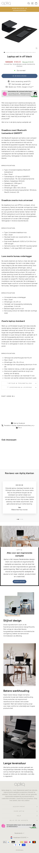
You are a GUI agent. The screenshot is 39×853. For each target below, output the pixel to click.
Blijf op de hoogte (19, 820)
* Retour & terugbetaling (19, 383)
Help (19, 815)
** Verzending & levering (19, 387)
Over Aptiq (19, 581)
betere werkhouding (28, 112)
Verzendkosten (17, 64)
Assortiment (19, 806)
